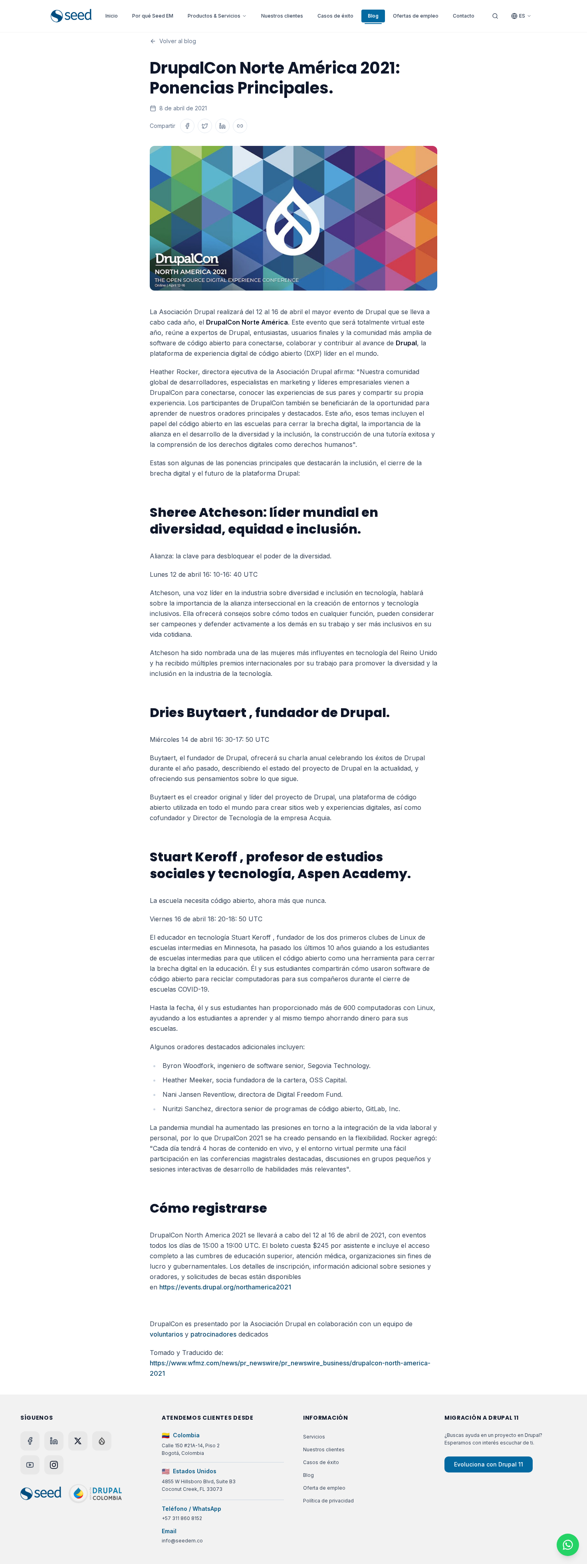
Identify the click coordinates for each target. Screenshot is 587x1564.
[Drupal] (101, 1440)
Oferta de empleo (324, 1488)
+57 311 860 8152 (182, 1518)
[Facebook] (30, 1440)
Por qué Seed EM (152, 16)
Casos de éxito (335, 16)
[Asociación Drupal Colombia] (95, 1493)
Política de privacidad (328, 1501)
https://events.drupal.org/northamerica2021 (225, 1287)
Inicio (111, 16)
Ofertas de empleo (415, 16)
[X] (77, 1440)
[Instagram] (53, 1464)
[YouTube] (30, 1464)
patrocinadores (213, 1334)
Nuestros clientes (282, 16)
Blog (373, 16)
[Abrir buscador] (495, 16)
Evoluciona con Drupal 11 (488, 1464)
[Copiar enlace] (240, 126)
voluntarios (166, 1334)
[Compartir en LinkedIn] (222, 126)
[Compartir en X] (205, 126)
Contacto (463, 16)
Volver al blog (177, 41)
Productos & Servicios (214, 16)
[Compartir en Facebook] (187, 126)
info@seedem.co (182, 1541)
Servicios (314, 1437)
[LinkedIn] (53, 1440)
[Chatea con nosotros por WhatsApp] (568, 1545)
